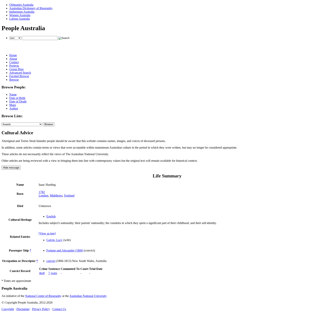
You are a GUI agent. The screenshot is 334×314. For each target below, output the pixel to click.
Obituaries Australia (21, 4)
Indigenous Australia (21, 11)
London (43, 195)
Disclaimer (23, 309)
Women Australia (19, 15)
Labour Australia (19, 18)
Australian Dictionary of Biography (31, 8)
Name (13, 94)
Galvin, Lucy (54, 240)
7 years (52, 273)
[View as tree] (47, 233)
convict (50, 261)
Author (13, 108)
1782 (42, 192)
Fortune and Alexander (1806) (64, 250)
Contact (14, 62)
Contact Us (59, 309)
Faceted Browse (19, 76)
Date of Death (17, 101)
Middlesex (56, 195)
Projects (14, 65)
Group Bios (16, 69)
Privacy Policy (41, 309)
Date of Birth (17, 98)
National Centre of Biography (43, 296)
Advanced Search (20, 72)
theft (42, 273)
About (13, 58)
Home (13, 55)
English (51, 216)
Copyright (8, 309)
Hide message (11, 167)
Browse (14, 79)
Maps (12, 105)
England (69, 195)
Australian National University (88, 296)
